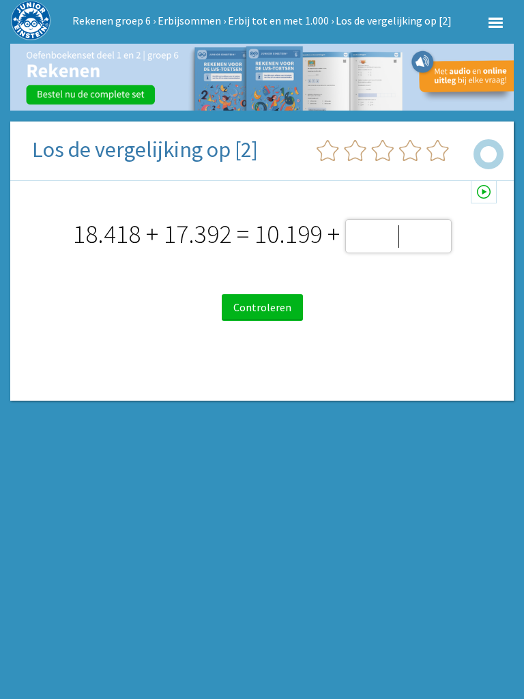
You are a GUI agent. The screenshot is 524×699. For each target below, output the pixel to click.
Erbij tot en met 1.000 (278, 20)
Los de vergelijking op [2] (394, 20)
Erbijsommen (189, 20)
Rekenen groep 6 (111, 20)
